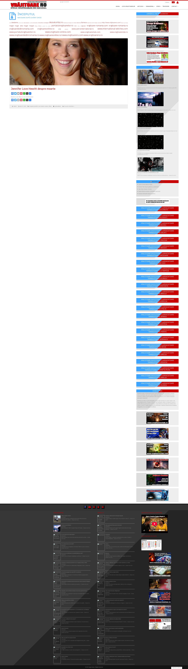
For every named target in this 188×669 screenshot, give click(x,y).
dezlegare (46, 22)
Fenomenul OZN (90, 22)
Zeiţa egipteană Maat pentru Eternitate (113, 525)
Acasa (118, 6)
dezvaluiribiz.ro (56, 22)
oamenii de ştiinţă (46, 26)
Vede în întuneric (64, 628)
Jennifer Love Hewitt (39, 106)
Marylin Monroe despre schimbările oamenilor (149, 191)
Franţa (95, 22)
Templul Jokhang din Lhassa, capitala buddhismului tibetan (117, 656)
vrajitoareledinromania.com (21, 28)
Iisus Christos (125, 22)
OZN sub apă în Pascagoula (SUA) (68, 637)
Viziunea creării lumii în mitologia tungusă (114, 515)
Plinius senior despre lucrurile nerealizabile (114, 628)
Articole (140, 6)
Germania (99, 22)
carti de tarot (20, 22)
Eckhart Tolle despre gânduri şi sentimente (149, 186)
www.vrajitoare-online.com (58, 31)
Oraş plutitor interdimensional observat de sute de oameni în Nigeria (75, 581)
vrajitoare (83, 26)
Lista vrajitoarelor (128, 6)
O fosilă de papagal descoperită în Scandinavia (71, 572)
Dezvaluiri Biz (158, 181)
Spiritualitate (58, 106)
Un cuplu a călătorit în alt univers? (68, 619)
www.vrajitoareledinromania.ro (24, 35)
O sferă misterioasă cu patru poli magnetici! (114, 600)
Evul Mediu (74, 22)
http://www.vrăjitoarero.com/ (111, 23)
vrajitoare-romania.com (97, 25)
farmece (84, 22)
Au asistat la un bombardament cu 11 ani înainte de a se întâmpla (75, 609)
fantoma (79, 22)
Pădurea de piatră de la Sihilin (67, 600)
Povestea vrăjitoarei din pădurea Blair (113, 619)
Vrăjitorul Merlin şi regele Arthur (112, 572)
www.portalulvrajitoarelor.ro (22, 31)
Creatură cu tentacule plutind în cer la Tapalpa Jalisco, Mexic (74, 562)
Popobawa (107, 534)
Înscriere (166, 6)
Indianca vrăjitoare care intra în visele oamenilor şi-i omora (117, 562)
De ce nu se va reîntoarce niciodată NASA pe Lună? (148, 172)
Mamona (107, 553)
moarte (46, 106)
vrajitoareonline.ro (45, 28)
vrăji (59, 29)
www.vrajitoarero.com (72, 35)
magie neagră (29, 26)
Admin (15, 106)
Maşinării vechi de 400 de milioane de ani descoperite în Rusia (74, 590)
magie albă (19, 26)
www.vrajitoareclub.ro (119, 32)
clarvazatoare (26, 22)
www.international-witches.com (113, 28)
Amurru (106, 544)
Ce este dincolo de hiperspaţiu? (144, 128)
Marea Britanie (38, 26)
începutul (31, 106)
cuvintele (31, 22)
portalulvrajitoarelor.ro (62, 25)
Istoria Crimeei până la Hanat (145, 184)
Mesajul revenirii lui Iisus (110, 581)
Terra (79, 26)
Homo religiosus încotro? (110, 647)
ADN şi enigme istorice (142, 85)
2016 (10, 22)
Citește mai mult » (142, 89)
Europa (70, 22)
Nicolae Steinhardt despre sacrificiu (147, 193)
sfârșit (50, 106)
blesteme (15, 22)
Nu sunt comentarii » (69, 106)
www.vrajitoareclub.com (90, 32)
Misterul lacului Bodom (142, 107)
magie (11, 26)
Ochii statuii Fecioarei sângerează (112, 590)
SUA (75, 26)
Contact (174, 6)
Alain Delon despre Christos (145, 189)
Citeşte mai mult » (114, 529)
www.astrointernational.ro (83, 28)
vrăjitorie (66, 29)
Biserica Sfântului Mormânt (111, 637)
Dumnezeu (65, 22)
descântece (41, 22)
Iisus (122, 22)
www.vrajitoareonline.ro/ (51, 35)
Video (158, 6)
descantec (35, 22)
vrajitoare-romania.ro (118, 25)
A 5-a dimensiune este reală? (143, 150)
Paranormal (150, 6)
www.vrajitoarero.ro (93, 35)
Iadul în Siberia (64, 656)
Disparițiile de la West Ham (67, 647)
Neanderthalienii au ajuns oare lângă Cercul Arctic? (116, 609)
